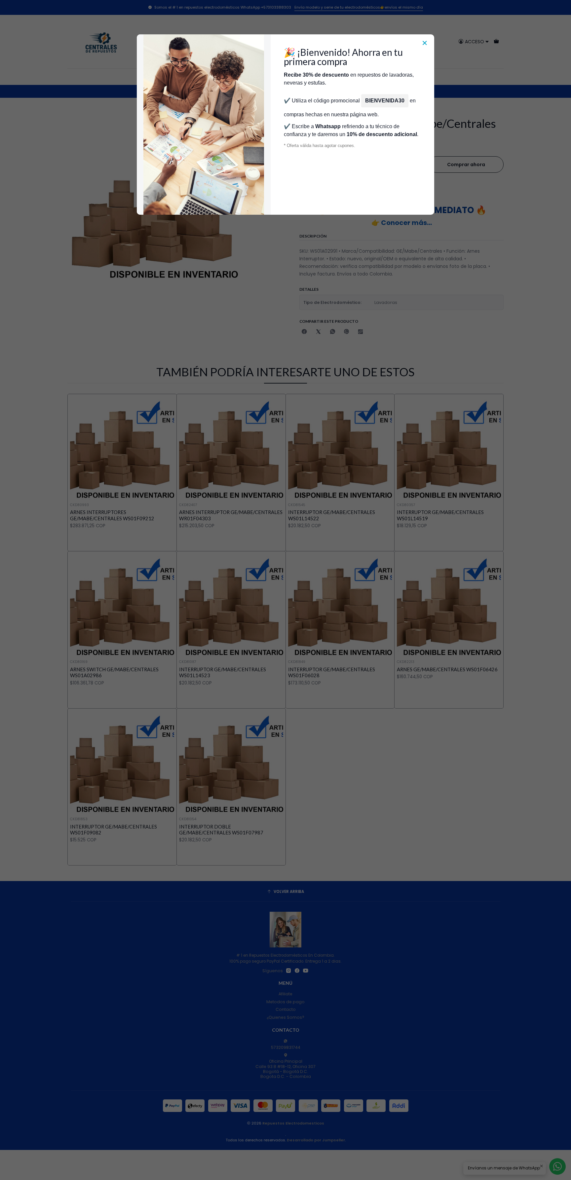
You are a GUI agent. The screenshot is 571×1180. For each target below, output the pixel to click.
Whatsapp (328, 126)
